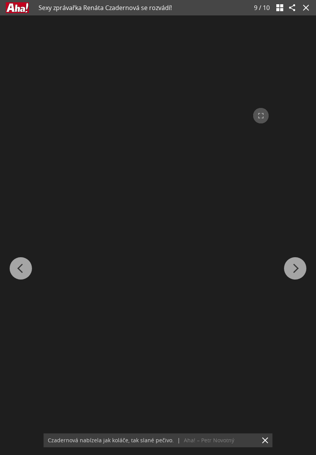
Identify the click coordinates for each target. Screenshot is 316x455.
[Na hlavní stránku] (17, 7)
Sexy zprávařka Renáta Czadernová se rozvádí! (105, 7)
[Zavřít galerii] (304, 8)
